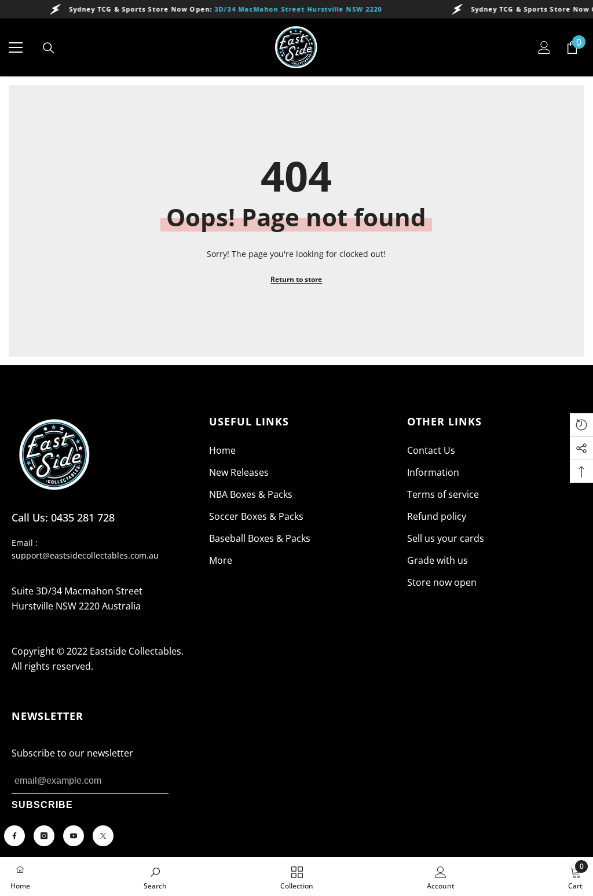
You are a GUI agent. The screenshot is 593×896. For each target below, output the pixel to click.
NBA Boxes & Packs (250, 494)
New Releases (239, 472)
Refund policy (436, 516)
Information (433, 472)
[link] (155, 877)
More (220, 560)
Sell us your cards (445, 538)
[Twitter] (103, 835)
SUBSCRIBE (42, 805)
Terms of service (443, 494)
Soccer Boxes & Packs (256, 516)
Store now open (442, 582)
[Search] (49, 48)
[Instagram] (44, 835)
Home (222, 450)
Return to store (296, 279)
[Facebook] (14, 835)
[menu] (16, 47)
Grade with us (437, 560)
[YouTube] (73, 835)
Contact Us (431, 450)
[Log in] (544, 47)
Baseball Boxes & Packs (259, 538)
